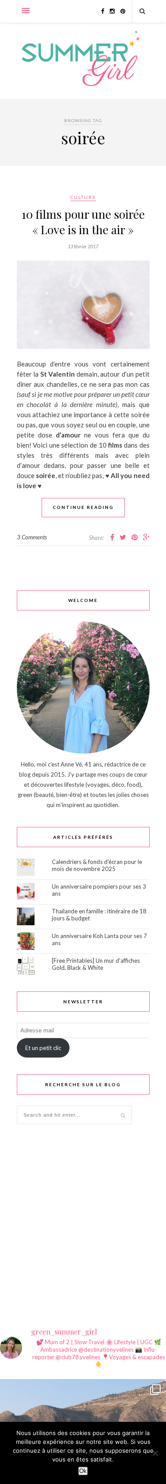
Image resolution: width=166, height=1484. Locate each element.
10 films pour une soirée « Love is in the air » (83, 221)
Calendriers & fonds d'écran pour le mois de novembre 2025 (97, 865)
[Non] (155, 1453)
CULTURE (83, 197)
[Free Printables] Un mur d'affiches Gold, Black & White (96, 964)
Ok (83, 1471)
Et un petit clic (43, 1047)
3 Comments (32, 537)
